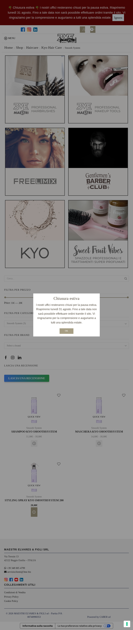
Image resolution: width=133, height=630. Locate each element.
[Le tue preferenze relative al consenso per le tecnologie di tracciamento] (127, 624)
